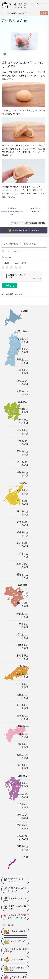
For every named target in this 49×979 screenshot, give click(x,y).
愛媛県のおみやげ (22, 756)
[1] (3, 267)
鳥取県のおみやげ (22, 717)
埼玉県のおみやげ (22, 432)
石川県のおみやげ (22, 544)
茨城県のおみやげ (22, 453)
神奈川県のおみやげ (22, 421)
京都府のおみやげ (18, 13)
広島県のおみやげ (22, 675)
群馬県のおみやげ (22, 474)
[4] (16, 267)
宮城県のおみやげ (22, 382)
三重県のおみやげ (22, 626)
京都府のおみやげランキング (26, 230)
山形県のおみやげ (22, 372)
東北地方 (22, 331)
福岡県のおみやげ (22, 785)
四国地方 (22, 726)
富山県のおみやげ (22, 513)
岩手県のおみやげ (22, 351)
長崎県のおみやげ (22, 848)
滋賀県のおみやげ (22, 647)
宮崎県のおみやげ (22, 816)
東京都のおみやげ (22, 411)
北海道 (24, 311)
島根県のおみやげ (22, 696)
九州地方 (22, 775)
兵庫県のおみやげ (22, 636)
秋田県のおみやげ (22, 361)
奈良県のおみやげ (22, 615)
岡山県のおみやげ (22, 707)
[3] (11, 267)
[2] (7, 267)
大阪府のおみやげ (22, 594)
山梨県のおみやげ (22, 555)
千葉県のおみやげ (22, 442)
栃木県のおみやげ (22, 463)
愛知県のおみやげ (22, 576)
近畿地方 (22, 585)
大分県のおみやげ (22, 806)
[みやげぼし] (17, 5)
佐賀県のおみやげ (22, 795)
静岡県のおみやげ (22, 523)
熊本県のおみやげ (22, 827)
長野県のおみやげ (22, 502)
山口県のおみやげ (22, 686)
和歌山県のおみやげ (22, 657)
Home (4, 13)
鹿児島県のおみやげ (22, 837)
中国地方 (22, 666)
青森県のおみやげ (22, 340)
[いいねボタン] (5, 54)
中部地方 (22, 483)
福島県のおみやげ (22, 393)
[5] (20, 267)
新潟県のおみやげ (22, 492)
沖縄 (26, 857)
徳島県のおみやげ (22, 746)
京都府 (44, 13)
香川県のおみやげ (22, 767)
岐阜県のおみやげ (22, 566)
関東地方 (22, 402)
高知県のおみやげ (22, 735)
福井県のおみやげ (22, 534)
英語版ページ (18, 223)
